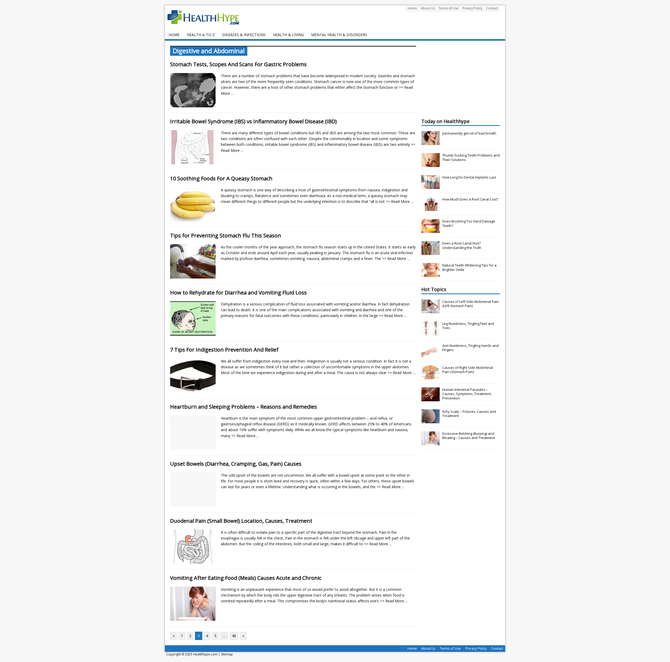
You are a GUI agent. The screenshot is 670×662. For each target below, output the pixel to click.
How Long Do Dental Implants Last (469, 177)
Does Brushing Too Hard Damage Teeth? (468, 223)
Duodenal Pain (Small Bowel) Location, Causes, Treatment (241, 520)
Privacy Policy (472, 8)
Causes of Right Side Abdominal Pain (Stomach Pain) (467, 369)
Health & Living (288, 34)
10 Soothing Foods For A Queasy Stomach (221, 178)
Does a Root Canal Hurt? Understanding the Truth (461, 245)
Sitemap (227, 654)
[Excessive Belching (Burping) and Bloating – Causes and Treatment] (430, 442)
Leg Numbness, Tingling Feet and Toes (468, 325)
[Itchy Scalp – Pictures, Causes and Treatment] (430, 420)
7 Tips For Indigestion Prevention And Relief (224, 349)
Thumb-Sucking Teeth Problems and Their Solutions (471, 157)
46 (234, 635)
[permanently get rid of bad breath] (430, 142)
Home (412, 8)
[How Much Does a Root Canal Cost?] (430, 208)
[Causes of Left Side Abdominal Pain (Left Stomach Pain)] (430, 310)
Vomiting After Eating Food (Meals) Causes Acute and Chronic (245, 577)
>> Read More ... (399, 201)
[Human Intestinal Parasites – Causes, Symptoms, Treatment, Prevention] (430, 398)
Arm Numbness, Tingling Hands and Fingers (470, 347)
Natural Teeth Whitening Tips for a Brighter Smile (469, 267)
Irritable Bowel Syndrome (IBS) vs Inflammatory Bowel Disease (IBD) (253, 121)
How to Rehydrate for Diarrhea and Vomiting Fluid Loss (238, 292)
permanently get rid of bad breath (469, 133)
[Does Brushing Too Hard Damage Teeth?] (430, 230)
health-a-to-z (201, 34)
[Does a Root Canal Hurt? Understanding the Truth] (430, 252)
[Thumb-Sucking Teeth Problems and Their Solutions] (430, 164)
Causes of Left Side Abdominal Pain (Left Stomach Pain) (470, 303)
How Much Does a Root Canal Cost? (470, 199)
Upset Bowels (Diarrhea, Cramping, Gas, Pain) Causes (236, 463)
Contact (492, 8)
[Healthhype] (207, 17)
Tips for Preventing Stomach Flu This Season (225, 235)
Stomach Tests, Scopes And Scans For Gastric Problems (238, 64)
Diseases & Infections (244, 34)
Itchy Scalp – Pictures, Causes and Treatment (469, 413)
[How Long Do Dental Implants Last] (430, 186)
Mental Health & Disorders (339, 34)
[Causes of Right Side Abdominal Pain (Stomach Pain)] (430, 376)
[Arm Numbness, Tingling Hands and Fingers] (430, 354)
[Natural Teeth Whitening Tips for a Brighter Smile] (430, 274)
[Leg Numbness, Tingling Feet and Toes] (430, 332)
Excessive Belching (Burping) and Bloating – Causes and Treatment (468, 435)
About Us (428, 8)
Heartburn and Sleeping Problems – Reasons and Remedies (243, 406)
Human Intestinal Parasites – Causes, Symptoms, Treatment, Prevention (467, 394)
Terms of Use (449, 8)
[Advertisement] (460, 78)
